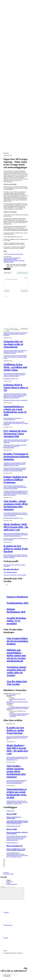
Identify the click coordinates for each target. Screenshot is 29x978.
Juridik (8, 77)
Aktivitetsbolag (10, 30)
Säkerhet (9, 88)
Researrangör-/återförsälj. (12, 39)
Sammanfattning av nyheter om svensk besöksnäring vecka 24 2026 (16, 136)
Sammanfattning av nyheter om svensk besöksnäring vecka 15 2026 (16, 142)
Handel (8, 34)
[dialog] (14, 966)
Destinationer (10, 32)
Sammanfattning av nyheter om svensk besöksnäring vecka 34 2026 (16, 113)
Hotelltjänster (10, 75)
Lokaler (8, 80)
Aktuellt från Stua (11, 69)
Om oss (5, 9)
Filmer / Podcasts (11, 56)
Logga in (6, 100)
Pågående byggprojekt (12, 61)
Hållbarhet (9, 57)
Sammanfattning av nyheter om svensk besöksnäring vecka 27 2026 (16, 134)
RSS (5, 145)
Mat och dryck (10, 83)
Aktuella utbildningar (12, 44)
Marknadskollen (7, 50)
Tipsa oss (6, 5)
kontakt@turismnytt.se (12, 884)
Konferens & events (11, 35)
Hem (5, 27)
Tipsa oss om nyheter (8, 874)
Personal (9, 85)
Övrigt (8, 93)
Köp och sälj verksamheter (13, 79)
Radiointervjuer (10, 64)
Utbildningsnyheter (11, 48)
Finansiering (9, 55)
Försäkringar (9, 73)
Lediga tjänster (10, 46)
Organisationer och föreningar (14, 87)
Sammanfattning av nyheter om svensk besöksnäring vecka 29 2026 (16, 126)
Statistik (8, 68)
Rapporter (9, 65)
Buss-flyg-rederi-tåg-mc (12, 40)
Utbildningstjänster (11, 91)
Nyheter (5, 28)
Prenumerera (7, 976)
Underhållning (10, 89)
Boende (8, 31)
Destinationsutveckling (9, 42)
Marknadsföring (10, 60)
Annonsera (6, 6)
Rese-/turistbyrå (10, 38)
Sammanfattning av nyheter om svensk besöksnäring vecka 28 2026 (16, 131)
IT (7, 76)
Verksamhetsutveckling (12, 92)
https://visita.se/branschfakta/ (16, 254)
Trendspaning (10, 67)
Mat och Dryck (10, 36)
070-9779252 (10, 881)
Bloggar (8, 51)
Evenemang (9, 53)
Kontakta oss (7, 7)
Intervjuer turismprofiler (12, 59)
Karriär (5, 43)
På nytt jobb (9, 47)
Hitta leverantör (7, 71)
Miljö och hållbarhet (11, 84)
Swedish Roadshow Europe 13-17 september (17, 708)
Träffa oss (6, 10)
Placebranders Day (11, 695)
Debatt (8, 52)
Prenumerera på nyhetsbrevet (11, 147)
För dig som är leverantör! (13, 95)
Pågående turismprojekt (12, 63)
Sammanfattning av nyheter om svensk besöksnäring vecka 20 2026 (16, 139)
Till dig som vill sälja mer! (13, 96)
